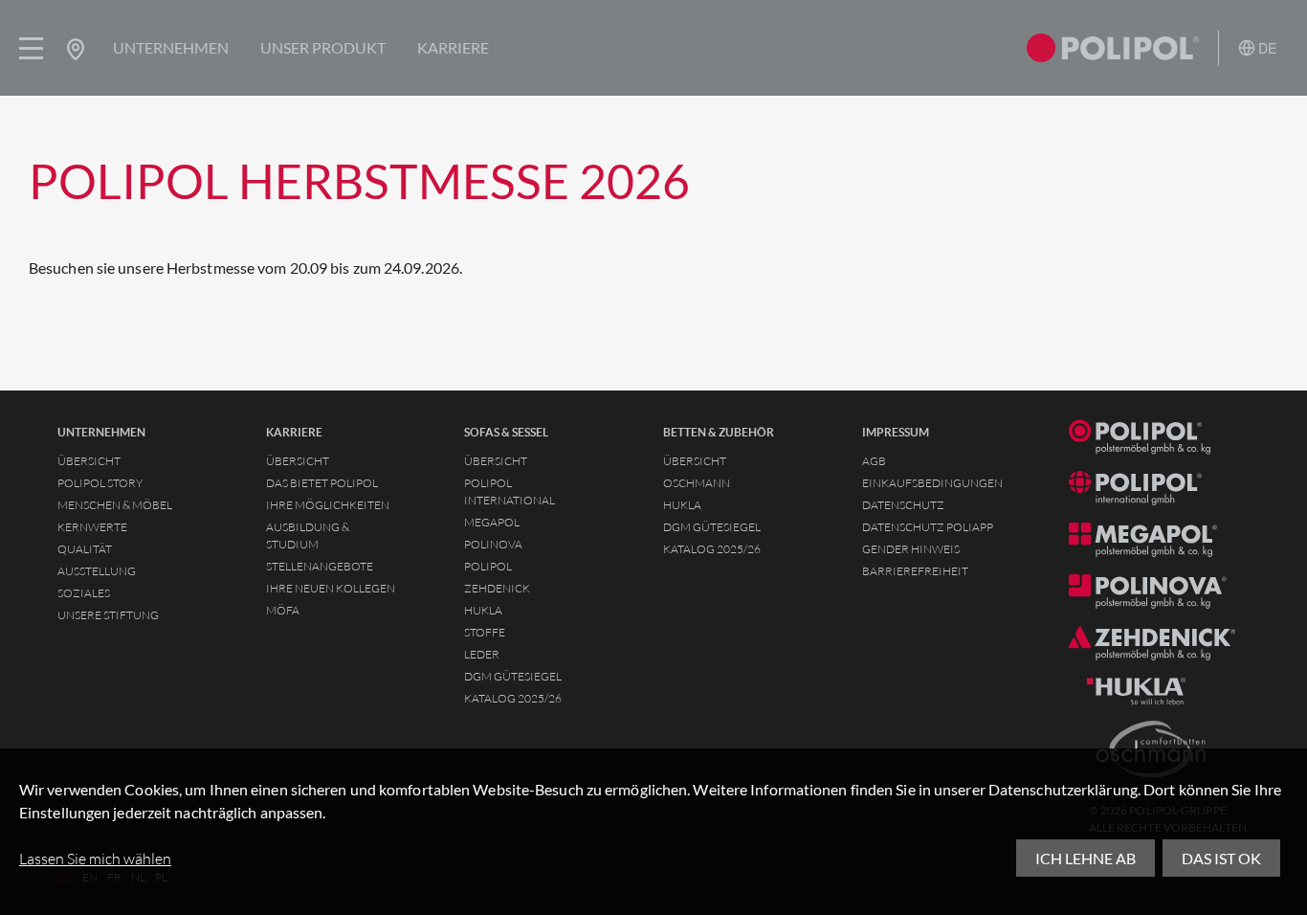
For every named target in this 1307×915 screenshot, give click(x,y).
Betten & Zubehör (718, 432)
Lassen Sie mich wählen (95, 858)
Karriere (453, 47)
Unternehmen (171, 47)
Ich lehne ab (1085, 858)
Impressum (895, 432)
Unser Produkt (323, 47)
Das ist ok (1221, 858)
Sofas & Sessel (506, 432)
